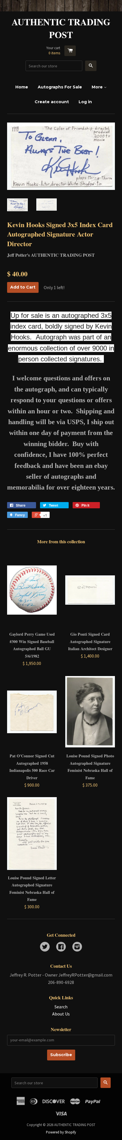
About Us (61, 1014)
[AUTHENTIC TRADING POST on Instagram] (77, 947)
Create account (52, 101)
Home (21, 87)
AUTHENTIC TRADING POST (61, 28)
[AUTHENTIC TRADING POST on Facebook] (61, 947)
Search (61, 1007)
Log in (85, 101)
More (98, 87)
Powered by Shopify (61, 1132)
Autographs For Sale (60, 87)
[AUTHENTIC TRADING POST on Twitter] (45, 947)
